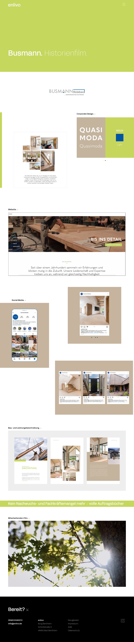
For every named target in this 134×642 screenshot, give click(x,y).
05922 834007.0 (15, 620)
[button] (103, 160)
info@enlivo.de (15, 623)
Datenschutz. (74, 630)
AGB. (70, 627)
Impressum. (73, 623)
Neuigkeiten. (73, 620)
